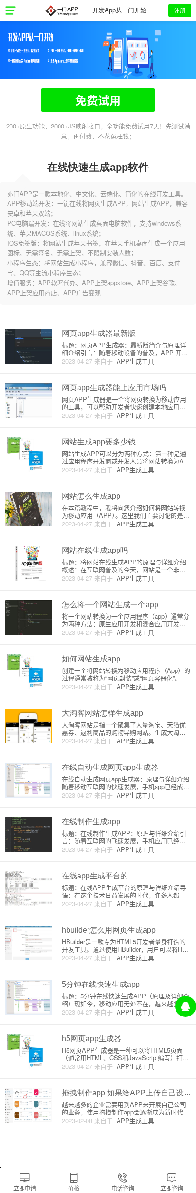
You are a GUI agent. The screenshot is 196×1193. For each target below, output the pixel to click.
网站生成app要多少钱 (99, 442)
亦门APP (61, 10)
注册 (180, 10)
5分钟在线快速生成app (101, 984)
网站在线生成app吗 (95, 550)
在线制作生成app (91, 822)
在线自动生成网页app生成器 (110, 767)
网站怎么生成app (91, 496)
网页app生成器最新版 (99, 333)
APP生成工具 (133, 360)
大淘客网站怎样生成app (102, 713)
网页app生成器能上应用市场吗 (114, 388)
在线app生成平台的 (95, 876)
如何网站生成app (91, 659)
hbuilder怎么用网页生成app (109, 930)
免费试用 (98, 100)
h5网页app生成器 (91, 1039)
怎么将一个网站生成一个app (110, 605)
